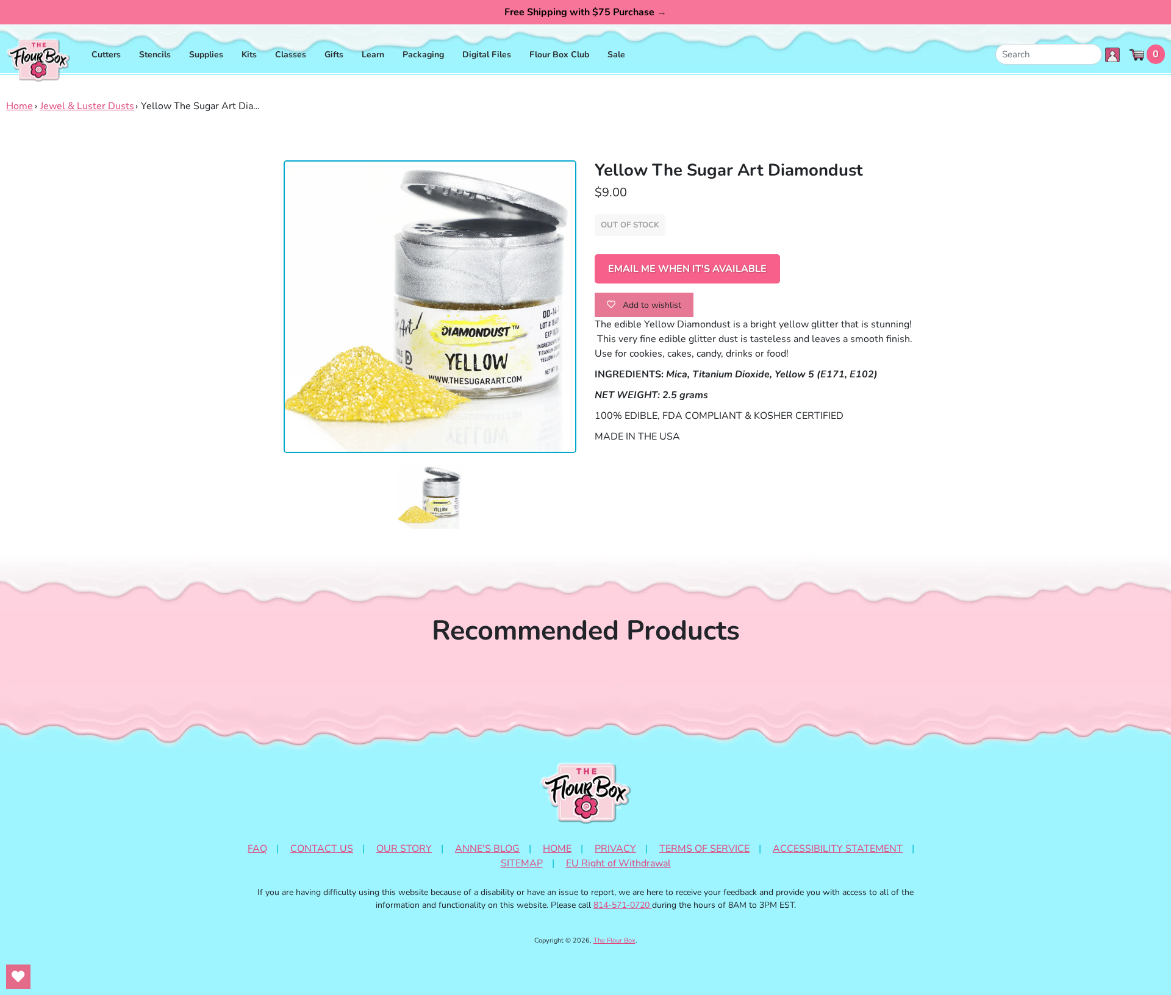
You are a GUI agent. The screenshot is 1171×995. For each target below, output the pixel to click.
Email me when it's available (687, 269)
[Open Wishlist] (18, 977)
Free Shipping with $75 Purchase (585, 12)
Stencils (155, 54)
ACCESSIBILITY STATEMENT (838, 848)
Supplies (206, 54)
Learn (373, 54)
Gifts (333, 54)
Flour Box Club (559, 54)
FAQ (257, 848)
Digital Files (486, 54)
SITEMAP (522, 863)
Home (19, 106)
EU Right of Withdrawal (618, 863)
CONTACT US (321, 848)
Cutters (106, 54)
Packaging (423, 54)
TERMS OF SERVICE (704, 848)
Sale (616, 54)
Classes (290, 54)
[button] (430, 497)
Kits (249, 54)
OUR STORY (404, 848)
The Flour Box (614, 940)
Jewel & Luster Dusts (87, 106)
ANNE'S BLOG (487, 848)
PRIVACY (615, 848)
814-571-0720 (622, 905)
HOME (557, 848)
